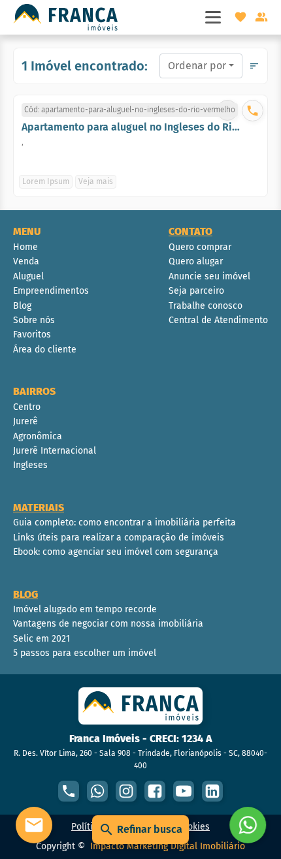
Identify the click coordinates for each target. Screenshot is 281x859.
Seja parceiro (196, 290)
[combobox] (200, 66)
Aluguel (28, 276)
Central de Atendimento (218, 320)
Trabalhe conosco (205, 305)
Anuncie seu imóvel (209, 276)
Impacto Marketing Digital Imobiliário (167, 846)
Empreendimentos (51, 290)
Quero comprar (200, 247)
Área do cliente (44, 349)
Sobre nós (34, 320)
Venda (26, 261)
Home (25, 247)
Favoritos (32, 334)
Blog (22, 305)
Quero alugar (196, 261)
